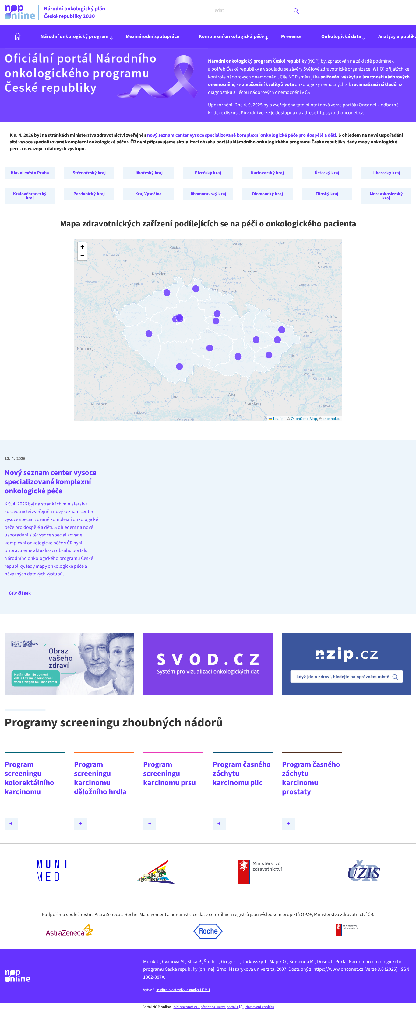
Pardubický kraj (89, 194)
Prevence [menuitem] (291, 36)
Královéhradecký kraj (30, 196)
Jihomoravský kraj (208, 194)
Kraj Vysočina (148, 194)
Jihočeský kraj (149, 173)
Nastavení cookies (259, 1007)
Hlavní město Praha (30, 173)
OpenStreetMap (304, 418)
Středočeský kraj (89, 173)
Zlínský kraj (327, 194)
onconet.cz (331, 418)
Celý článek (20, 593)
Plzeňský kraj (208, 173)
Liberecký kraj (386, 173)
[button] (82, 246)
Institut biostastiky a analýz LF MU (183, 990)
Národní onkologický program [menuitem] (75, 36)
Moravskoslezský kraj (386, 196)
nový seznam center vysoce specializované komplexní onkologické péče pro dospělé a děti (241, 135)
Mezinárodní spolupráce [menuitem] (152, 36)
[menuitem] (18, 36)
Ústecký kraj (327, 173)
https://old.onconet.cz (340, 112)
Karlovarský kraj (267, 173)
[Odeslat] (296, 11)
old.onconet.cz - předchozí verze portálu (206, 1007)
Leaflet (278, 418)
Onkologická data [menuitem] (341, 36)
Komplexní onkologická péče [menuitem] (231, 36)
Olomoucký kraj (267, 194)
